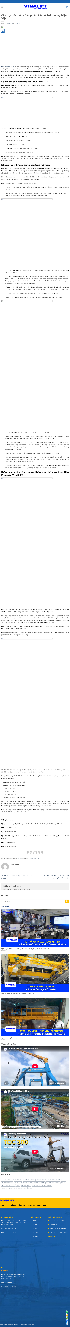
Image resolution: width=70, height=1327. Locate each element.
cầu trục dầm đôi (41, 1179)
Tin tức (19, 858)
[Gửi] (67, 901)
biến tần (4, 1179)
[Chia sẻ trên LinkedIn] (42, 852)
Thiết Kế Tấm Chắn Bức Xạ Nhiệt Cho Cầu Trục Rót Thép (17, 993)
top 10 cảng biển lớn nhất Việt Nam (42, 1185)
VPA (25, 1188)
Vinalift (17, 23)
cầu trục (33, 1179)
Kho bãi (63, 1182)
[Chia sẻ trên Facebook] (30, 852)
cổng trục (59, 1179)
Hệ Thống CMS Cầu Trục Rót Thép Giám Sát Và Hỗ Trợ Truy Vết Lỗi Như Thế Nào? (25, 949)
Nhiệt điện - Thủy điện (8, 1185)
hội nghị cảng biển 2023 (52, 1182)
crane (9, 1179)
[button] (2, 7)
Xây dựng (30, 1188)
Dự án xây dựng (27, 1182)
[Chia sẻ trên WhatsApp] (27, 852)
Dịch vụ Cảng (18, 1182)
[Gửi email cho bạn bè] (36, 852)
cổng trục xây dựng (7, 1182)
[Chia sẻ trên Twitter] (33, 852)
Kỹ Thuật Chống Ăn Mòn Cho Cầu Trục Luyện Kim (15, 1038)
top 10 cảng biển (25, 1185)
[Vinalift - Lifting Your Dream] (35, 7)
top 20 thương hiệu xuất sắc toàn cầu (12, 1188)
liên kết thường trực (33, 858)
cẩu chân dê (51, 1179)
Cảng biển (26, 1179)
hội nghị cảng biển (39, 1182)
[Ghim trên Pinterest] (39, 852)
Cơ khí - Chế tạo (17, 1179)
